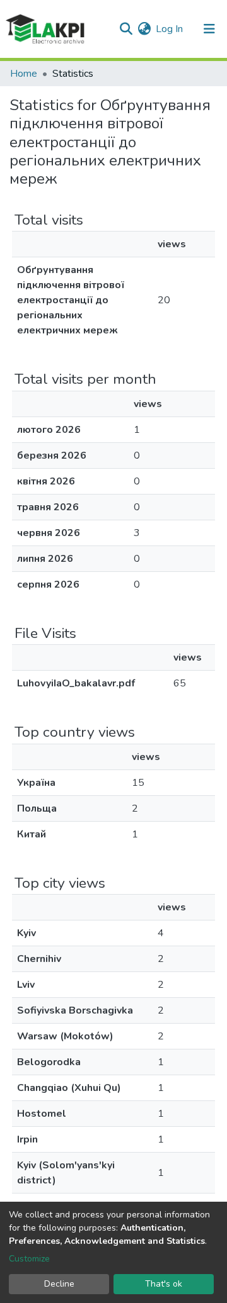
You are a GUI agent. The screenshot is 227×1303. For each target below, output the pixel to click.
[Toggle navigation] (209, 29)
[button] (144, 28)
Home (23, 74)
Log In (170, 29)
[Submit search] (126, 28)
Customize (29, 1259)
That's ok (163, 1284)
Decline (59, 1284)
